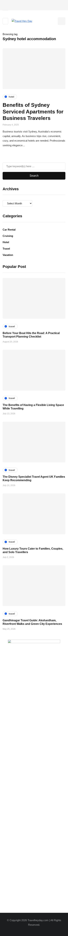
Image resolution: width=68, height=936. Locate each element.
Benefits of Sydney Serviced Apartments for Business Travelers (33, 111)
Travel (6, 248)
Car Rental (9, 229)
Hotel (6, 242)
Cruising (8, 235)
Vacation (8, 254)
